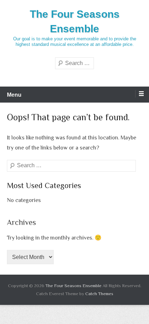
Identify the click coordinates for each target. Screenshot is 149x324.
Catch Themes (99, 293)
